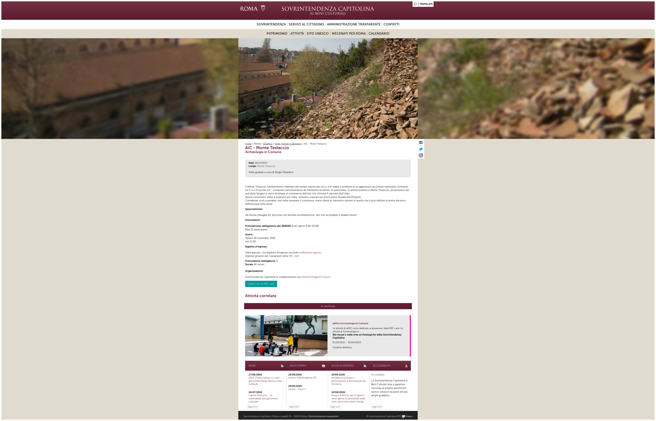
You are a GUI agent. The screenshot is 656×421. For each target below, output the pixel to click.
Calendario (379, 33)
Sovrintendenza (271, 24)
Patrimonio (277, 33)
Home (248, 143)
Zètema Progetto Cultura (316, 277)
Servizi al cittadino (306, 24)
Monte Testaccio (266, 166)
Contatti (391, 24)
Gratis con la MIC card (261, 283)
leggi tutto (252, 406)
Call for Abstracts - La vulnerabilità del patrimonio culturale (263, 398)
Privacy (409, 416)
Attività (297, 33)
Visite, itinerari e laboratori (288, 143)
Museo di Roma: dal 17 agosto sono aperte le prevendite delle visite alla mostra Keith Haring (348, 398)
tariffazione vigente (310, 252)
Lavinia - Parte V (297, 389)
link (408, 352)
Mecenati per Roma (349, 33)
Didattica (267, 143)
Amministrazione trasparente (354, 24)
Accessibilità (377, 374)
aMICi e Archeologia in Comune (350, 323)
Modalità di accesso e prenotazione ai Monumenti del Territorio (348, 380)
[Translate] (406, 3)
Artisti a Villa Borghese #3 (302, 377)
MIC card (294, 256)
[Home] (328, 10)
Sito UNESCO (318, 33)
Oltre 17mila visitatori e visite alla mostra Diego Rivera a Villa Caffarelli (265, 380)
